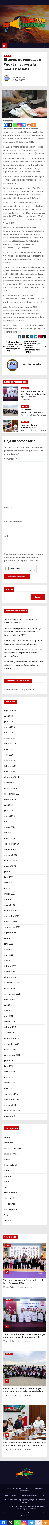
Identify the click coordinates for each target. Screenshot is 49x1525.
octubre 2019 (10, 1105)
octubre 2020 (10, 1049)
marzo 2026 (9, 738)
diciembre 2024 (11, 777)
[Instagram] (19, 125)
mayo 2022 (9, 949)
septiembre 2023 (12, 860)
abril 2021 (8, 1016)
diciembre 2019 (11, 1094)
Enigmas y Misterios (13, 1148)
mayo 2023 (9, 882)
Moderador (20, 77)
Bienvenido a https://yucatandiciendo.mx (28, 1495)
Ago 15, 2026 (26, 415)
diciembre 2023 (11, 844)
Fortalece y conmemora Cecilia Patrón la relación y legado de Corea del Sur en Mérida (23, 665)
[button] (44, 45)
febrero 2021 (10, 1027)
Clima (7, 1137)
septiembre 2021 (12, 994)
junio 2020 (8, 1066)
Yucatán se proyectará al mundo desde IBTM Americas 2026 (23, 1281)
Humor (7, 1159)
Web (6, 536)
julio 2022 (8, 938)
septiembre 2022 (12, 927)
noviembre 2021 (11, 983)
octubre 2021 (10, 988)
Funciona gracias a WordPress (17, 1488)
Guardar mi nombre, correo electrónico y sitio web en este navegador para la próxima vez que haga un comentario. (23, 557)
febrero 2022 (10, 966)
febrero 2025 (10, 766)
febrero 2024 (10, 832)
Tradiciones (9, 1204)
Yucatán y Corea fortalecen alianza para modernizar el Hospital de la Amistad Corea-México (23, 653)
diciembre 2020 (11, 1038)
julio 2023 (8, 871)
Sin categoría (10, 1192)
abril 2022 (8, 955)
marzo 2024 (9, 827)
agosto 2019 (9, 1116)
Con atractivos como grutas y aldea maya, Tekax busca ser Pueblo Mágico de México (24, 1507)
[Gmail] (29, 125)
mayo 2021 (9, 1010)
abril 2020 (8, 1077)
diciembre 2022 (11, 910)
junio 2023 (8, 877)
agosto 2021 (9, 999)
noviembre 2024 (12, 782)
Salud (6, 1187)
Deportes (8, 1142)
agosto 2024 (10, 799)
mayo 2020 (9, 1071)
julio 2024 (8, 805)
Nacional (8, 1176)
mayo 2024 (9, 816)
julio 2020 (8, 1060)
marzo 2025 (9, 760)
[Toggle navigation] (39, 46)
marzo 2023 (9, 894)
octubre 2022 (10, 921)
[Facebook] (6, 125)
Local (6, 1170)
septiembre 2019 (12, 1110)
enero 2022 (9, 971)
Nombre (8, 507)
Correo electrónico (14, 521)
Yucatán (7, 56)
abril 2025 (8, 755)
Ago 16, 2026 (26, 397)
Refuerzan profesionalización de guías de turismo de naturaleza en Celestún (23, 1390)
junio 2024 (9, 810)
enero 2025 (9, 771)
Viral (6, 1215)
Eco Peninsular (39, 415)
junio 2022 (8, 944)
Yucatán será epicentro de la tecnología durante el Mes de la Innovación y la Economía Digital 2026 (23, 631)
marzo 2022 (9, 960)
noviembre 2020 (12, 1044)
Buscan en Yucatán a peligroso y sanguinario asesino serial (24, 1501)
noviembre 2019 (11, 1099)
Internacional (10, 1165)
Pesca (7, 1181)
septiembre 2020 (12, 1055)
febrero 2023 (10, 899)
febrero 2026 (10, 743)
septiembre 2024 (12, 794)
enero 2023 (9, 905)
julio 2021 (8, 1005)
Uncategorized (11, 1209)
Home (7, 1495)
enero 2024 (9, 838)
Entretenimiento (12, 1154)
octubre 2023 (10, 855)
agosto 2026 (10, 710)
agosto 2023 (10, 866)
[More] (33, 125)
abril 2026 (8, 732)
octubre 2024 (10, 788)
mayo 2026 (9, 727)
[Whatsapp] (15, 125)
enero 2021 (9, 1032)
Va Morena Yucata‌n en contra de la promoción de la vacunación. (24, 1514)
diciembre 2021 (11, 977)
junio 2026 (8, 721)
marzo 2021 (9, 1021)
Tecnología (9, 1198)
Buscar (9, 589)
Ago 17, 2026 (11, 1287)
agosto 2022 (10, 932)
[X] (10, 125)
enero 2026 (9, 749)
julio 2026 (8, 716)
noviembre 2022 (11, 916)
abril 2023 (8, 888)
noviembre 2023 (11, 849)
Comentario (10, 459)
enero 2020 (9, 1088)
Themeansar (24, 1491)
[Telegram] (24, 125)
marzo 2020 (9, 1082)
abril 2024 (9, 821)
